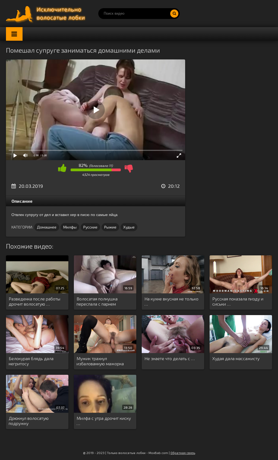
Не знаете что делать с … (169, 358)
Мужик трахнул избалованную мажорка (100, 361)
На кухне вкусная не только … (171, 301)
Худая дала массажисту (236, 358)
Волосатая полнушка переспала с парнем (97, 301)
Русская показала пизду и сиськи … (237, 301)
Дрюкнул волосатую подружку (29, 420)
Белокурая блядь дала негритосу (31, 361)
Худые (129, 227)
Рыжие (110, 227)
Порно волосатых (46, 13)
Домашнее (46, 227)
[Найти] (174, 13)
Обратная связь (182, 453)
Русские (90, 227)
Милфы (70, 227)
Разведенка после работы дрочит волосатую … (34, 301)
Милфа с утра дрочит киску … (104, 420)
